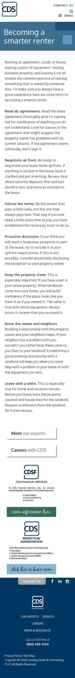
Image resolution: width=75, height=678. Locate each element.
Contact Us (32, 581)
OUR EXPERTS (29, 616)
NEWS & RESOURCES (37, 630)
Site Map (29, 655)
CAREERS (37, 623)
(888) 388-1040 (37, 644)
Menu (68, 16)
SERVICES (48, 616)
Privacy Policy (13, 655)
